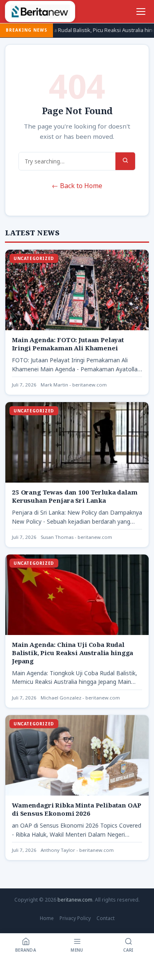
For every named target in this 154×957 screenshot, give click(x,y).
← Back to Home (77, 185)
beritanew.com (74, 899)
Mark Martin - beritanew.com (74, 385)
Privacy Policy (75, 918)
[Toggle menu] (141, 11)
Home (47, 918)
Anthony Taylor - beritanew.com (77, 850)
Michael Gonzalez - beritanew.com (80, 698)
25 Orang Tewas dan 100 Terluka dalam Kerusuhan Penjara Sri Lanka (75, 496)
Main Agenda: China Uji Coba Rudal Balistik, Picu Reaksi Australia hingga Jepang (72, 652)
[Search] (125, 161)
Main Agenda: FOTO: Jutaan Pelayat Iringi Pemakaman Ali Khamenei (68, 344)
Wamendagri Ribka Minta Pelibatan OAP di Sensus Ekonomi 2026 (76, 809)
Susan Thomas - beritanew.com (76, 537)
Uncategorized (34, 258)
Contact (106, 918)
